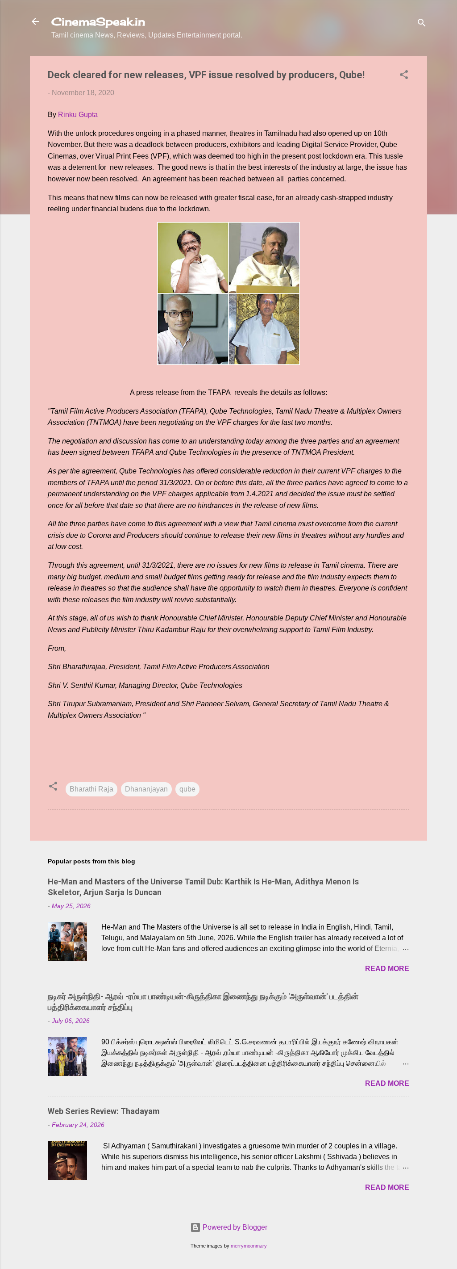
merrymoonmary (249, 1245)
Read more (387, 968)
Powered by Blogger (234, 1227)
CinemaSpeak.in (98, 21)
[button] (404, 76)
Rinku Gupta (78, 114)
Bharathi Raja (91, 789)
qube (187, 789)
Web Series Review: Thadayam (104, 1111)
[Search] (421, 24)
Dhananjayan (146, 789)
